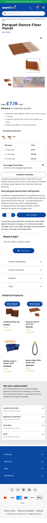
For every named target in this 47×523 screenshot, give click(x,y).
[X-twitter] (35, 490)
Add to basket (31, 215)
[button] (41, 38)
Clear (14, 136)
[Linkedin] (23, 490)
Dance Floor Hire (11, 19)
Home (3, 19)
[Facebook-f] (12, 490)
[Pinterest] (29, 490)
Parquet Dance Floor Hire (24, 19)
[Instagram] (18, 490)
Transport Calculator (24, 174)
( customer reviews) (21, 108)
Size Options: (12, 131)
